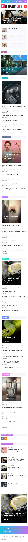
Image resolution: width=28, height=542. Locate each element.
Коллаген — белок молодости (9, 412)
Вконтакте (2, 438)
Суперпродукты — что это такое (10, 310)
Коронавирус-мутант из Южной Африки (11, 367)
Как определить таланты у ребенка (17, 475)
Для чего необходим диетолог (9, 305)
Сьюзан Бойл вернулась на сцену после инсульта (12, 351)
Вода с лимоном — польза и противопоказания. (11, 279)
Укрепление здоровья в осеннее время (11, 416)
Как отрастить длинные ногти (9, 426)
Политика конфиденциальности (9, 528)
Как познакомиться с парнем (9, 169)
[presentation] (22, 56)
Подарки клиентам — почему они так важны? (13, 125)
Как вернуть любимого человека (10, 236)
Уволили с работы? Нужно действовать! (12, 129)
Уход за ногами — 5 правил (8, 402)
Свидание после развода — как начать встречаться (11, 225)
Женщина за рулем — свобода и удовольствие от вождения (12, 19)
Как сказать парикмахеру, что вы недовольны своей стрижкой (13, 188)
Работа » (5, 78)
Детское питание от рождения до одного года (13, 245)
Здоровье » (6, 374)
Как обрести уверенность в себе (10, 174)
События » (5, 317)
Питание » (5, 258)
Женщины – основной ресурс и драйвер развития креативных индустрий (12, 361)
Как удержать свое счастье (15, 43)
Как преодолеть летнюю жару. (9, 421)
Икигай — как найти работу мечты (16, 484)
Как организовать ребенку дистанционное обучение (12, 250)
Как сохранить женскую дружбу (10, 183)
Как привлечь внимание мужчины (10, 179)
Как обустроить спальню (14, 36)
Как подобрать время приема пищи (10, 287)
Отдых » (4, 52)
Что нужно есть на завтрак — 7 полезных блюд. (14, 296)
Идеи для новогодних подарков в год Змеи (9, 338)
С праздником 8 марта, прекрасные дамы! (12, 356)
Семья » (5, 196)
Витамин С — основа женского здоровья (12, 407)
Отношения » (6, 136)
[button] (4, 519)
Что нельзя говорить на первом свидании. (12, 165)
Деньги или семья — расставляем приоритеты (13, 106)
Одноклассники (5, 438)
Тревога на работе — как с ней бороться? (12, 111)
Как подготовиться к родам (8, 240)
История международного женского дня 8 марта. (14, 345)
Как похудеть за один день (8, 291)
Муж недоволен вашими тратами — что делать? (14, 231)
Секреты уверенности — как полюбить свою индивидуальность (11, 156)
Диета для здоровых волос (8, 301)
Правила (20, 528)
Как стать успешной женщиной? (10, 120)
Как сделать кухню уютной (14, 28)
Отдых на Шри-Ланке (9, 70)
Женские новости (12, 7)
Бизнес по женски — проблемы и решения (12, 115)
